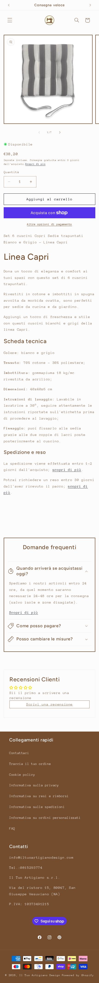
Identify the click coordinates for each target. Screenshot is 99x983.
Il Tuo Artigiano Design (39, 975)
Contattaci (19, 753)
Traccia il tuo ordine (30, 764)
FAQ (12, 828)
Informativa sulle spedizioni (37, 807)
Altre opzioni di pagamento (49, 224)
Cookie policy (22, 774)
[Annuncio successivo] (90, 5)
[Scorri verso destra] (60, 132)
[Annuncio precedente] (9, 5)
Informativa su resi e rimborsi (39, 796)
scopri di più (66, 470)
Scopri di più (35, 164)
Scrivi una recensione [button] (49, 704)
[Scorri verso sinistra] (39, 132)
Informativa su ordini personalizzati (45, 818)
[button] (9, 20)
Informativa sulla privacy (34, 785)
